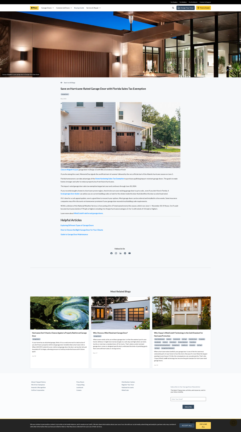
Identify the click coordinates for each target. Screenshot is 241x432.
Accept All (187, 425)
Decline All (203, 425)
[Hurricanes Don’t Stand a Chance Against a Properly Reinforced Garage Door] (59, 313)
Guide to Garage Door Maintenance (74, 234)
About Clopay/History (38, 382)
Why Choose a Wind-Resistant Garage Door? (110, 333)
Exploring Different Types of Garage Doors (77, 225)
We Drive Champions (38, 385)
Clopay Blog (80, 385)
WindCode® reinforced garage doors (88, 213)
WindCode (125, 390)
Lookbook (79, 387)
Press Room (80, 382)
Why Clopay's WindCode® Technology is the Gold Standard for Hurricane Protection (178, 334)
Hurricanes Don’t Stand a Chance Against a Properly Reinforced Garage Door (59, 334)
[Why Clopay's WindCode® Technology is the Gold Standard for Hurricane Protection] (181, 313)
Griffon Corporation (37, 390)
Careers (79, 390)
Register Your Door (128, 385)
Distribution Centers (128, 382)
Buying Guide (79, 8)
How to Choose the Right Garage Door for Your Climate (82, 230)
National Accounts (128, 387)
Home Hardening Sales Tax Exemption (109, 179)
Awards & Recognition (38, 387)
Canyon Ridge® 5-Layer (69, 170)
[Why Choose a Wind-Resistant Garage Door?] (120, 313)
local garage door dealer (70, 194)
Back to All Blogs (69, 82)
